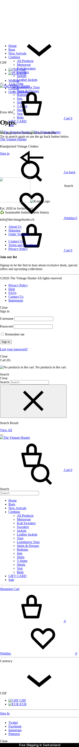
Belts (20, 572)
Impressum (15, 300)
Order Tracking (18, 234)
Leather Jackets (27, 80)
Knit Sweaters (26, 68)
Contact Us (15, 241)
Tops (20, 83)
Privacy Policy (18, 249)
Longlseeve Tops (28, 542)
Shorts (21, 564)
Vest (20, 568)
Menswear (24, 64)
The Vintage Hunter (13, 139)
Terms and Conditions (23, 245)
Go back (69, 172)
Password (6, 326)
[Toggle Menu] (1, 83)
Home (12, 46)
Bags (11, 49)
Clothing (14, 57)
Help (11, 289)
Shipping (14, 230)
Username (6, 318)
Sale (11, 579)
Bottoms (22, 549)
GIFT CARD (17, 121)
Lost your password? (14, 349)
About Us (14, 226)
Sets (19, 553)
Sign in (6, 341)
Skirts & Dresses (28, 546)
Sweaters (23, 72)
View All (6, 430)
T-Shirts (22, 561)
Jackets (21, 76)
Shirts (20, 557)
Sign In (5, 713)
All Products (25, 61)
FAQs (12, 293)
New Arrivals (17, 53)
